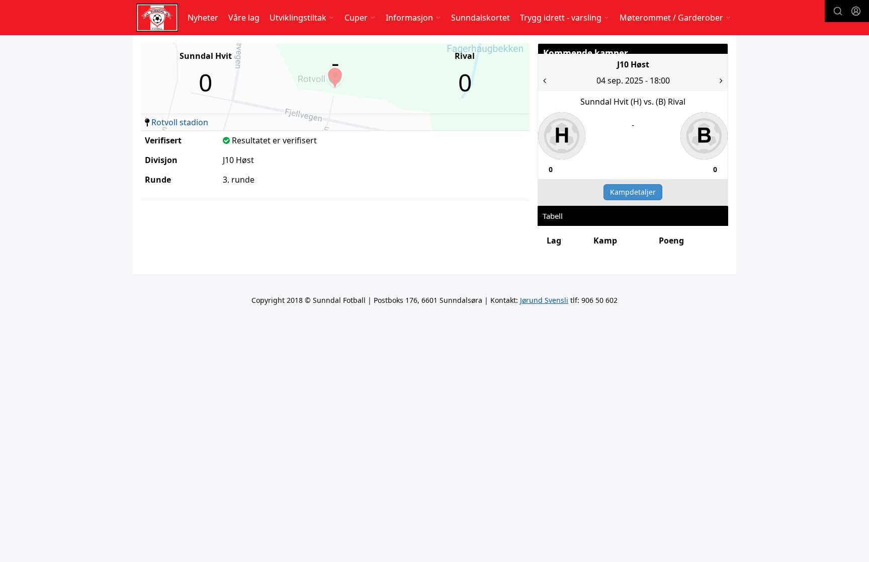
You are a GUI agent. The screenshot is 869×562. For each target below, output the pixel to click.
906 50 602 (599, 300)
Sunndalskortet (480, 17)
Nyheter (203, 17)
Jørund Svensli (544, 300)
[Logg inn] (856, 11)
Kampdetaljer (633, 192)
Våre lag (243, 17)
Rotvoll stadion (179, 122)
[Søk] (838, 11)
